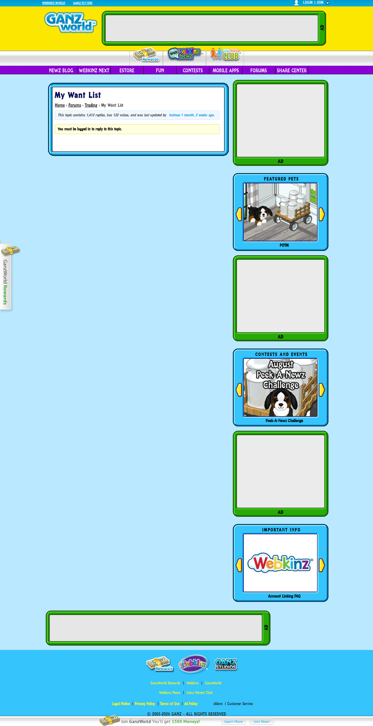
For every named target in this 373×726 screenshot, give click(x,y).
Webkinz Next (94, 70)
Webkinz (192, 683)
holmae (174, 115)
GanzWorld (213, 683)
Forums (258, 70)
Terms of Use (169, 704)
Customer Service (240, 704)
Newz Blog (61, 70)
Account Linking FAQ (284, 596)
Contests (193, 70)
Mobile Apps (226, 70)
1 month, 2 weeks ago (197, 115)
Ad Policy (191, 704)
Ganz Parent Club (199, 692)
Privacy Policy (145, 704)
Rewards (146, 55)
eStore (126, 70)
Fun (160, 70)
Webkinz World (53, 3)
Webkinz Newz (184, 54)
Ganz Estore (82, 3)
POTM (284, 245)
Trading (91, 105)
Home (60, 105)
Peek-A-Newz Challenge (284, 420)
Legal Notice (121, 704)
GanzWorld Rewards (165, 683)
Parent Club (225, 55)
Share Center (292, 70)
